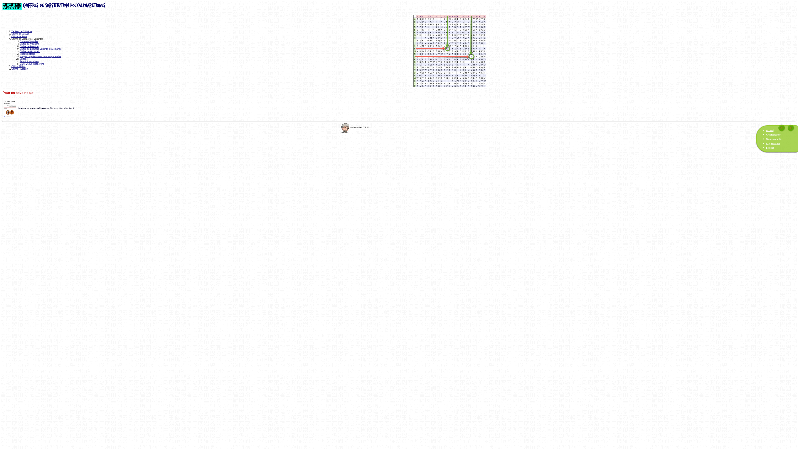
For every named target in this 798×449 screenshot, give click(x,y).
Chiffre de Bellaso (20, 34)
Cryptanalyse (773, 143)
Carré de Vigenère (29, 41)
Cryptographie (773, 134)
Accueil (769, 130)
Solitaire (24, 59)
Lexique (770, 148)
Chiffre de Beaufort (29, 46)
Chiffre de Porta (19, 36)
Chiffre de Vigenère (29, 44)
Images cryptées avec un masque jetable (40, 56)
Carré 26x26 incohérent (32, 64)
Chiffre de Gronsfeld (30, 51)
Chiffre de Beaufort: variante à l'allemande (41, 49)
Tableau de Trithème (21, 31)
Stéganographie (774, 139)
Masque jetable (27, 54)
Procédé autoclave (29, 61)
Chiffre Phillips (18, 66)
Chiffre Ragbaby (19, 69)
